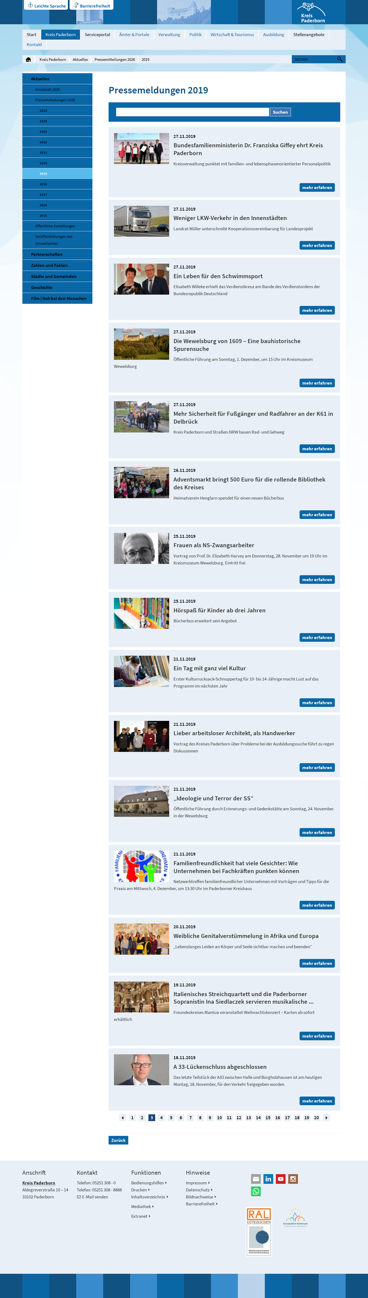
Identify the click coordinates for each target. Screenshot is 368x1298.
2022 (43, 142)
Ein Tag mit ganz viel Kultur (209, 668)
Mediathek (141, 1206)
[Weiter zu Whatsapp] (295, 1191)
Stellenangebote (308, 34)
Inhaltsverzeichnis (148, 1197)
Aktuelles (80, 59)
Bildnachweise (199, 1197)
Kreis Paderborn (61, 34)
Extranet (139, 1216)
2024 (43, 121)
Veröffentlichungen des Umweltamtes (53, 240)
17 (287, 1118)
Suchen (280, 112)
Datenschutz (198, 1190)
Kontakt (34, 44)
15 (268, 1118)
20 (316, 1118)
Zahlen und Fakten (49, 265)
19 (306, 1118)
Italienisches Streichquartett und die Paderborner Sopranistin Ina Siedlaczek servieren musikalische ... (243, 998)
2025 (43, 110)
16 (277, 1118)
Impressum (196, 1183)
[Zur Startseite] (319, 12)
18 (297, 1118)
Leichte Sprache (50, 6)
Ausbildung (273, 34)
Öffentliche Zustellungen (55, 226)
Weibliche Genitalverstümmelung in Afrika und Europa (246, 936)
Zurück (118, 1140)
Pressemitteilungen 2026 (115, 59)
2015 (43, 215)
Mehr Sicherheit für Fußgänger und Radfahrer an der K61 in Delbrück (253, 417)
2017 (43, 194)
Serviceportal (97, 34)
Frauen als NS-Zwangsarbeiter (213, 545)
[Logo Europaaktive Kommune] (296, 1217)
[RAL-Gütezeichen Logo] (259, 1232)
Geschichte (42, 287)
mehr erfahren (317, 187)
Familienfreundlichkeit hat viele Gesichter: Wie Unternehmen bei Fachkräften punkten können (236, 867)
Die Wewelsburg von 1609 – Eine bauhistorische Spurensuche (237, 345)
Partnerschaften (47, 254)
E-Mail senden (95, 1197)
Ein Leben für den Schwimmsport (218, 276)
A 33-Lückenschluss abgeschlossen (220, 1066)
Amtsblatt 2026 (47, 89)
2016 (43, 205)
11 (229, 1118)
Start (31, 34)
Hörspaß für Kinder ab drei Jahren (219, 610)
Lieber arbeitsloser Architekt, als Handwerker (234, 733)
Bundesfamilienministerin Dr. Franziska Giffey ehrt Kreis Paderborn (248, 149)
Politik (195, 34)
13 (248, 1118)
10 (219, 1118)
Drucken (139, 1190)
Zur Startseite (28, 59)
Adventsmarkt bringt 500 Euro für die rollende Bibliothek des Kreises (249, 483)
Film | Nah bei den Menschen (59, 298)
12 (239, 1118)
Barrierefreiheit (95, 6)
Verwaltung (169, 34)
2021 (43, 152)
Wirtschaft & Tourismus (232, 34)
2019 (145, 59)
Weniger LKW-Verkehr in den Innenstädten (230, 218)
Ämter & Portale (134, 34)
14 (258, 1118)
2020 (43, 163)
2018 (43, 184)
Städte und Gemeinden (54, 276)
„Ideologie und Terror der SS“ (213, 798)
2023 (43, 131)
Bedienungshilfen (147, 1183)
